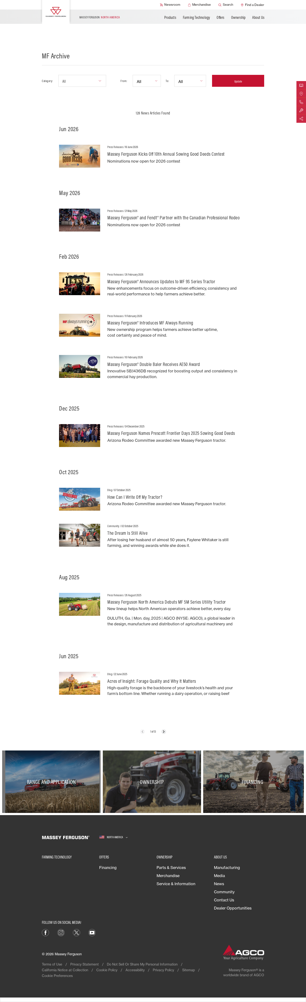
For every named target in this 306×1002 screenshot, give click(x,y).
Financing (108, 867)
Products (170, 17)
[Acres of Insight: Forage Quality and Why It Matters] (153, 686)
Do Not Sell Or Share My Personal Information (142, 964)
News (219, 883)
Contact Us (224, 900)
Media (219, 875)
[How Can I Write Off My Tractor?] (153, 499)
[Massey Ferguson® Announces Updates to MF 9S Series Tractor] (153, 286)
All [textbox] (64, 81)
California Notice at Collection (65, 970)
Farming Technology (196, 17)
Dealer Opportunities (232, 908)
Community (224, 891)
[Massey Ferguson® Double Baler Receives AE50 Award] (153, 369)
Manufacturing (227, 867)
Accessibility (135, 970)
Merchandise (168, 875)
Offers (220, 17)
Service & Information (176, 883)
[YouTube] (92, 932)
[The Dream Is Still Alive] (153, 538)
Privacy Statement (84, 964)
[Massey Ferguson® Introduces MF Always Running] (153, 328)
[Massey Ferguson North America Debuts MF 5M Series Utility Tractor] (153, 612)
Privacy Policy (163, 970)
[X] (76, 932)
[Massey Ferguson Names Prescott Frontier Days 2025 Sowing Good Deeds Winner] (153, 435)
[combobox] (82, 81)
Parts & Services (171, 867)
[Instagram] (61, 932)
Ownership (238, 17)
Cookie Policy (106, 970)
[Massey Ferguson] (56, 12)
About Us (258, 17)
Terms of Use (52, 964)
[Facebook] (45, 932)
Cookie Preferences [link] (57, 976)
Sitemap (188, 970)
